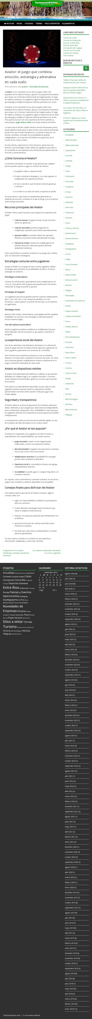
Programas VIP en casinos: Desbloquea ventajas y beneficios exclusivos (16, 553)
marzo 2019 (69, 938)
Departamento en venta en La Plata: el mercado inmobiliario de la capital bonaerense (76, 100)
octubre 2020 (70, 857)
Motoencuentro (71, 280)
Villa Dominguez (71, 399)
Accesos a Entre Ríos (71, 43)
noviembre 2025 (71, 609)
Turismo (68, 368)
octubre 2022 (70, 761)
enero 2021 (69, 842)
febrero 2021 (70, 837)
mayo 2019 (69, 928)
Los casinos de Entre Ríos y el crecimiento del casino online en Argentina (75, 110)
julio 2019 (68, 918)
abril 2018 (68, 994)
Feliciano (68, 218)
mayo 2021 (69, 827)
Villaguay (68, 415)
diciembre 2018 (71, 953)
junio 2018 (69, 983)
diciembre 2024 (71, 659)
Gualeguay (69, 244)
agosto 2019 (70, 913)
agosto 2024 (70, 680)
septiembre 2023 (71, 730)
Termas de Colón (70, 38)
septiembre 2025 (71, 619)
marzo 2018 (69, 999)
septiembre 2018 (71, 968)
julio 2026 (68, 578)
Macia (67, 269)
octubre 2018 (70, 963)
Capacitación (70, 150)
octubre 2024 (70, 670)
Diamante (69, 202)
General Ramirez (71, 238)
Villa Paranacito (71, 409)
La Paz (68, 254)
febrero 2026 (70, 599)
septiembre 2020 (71, 862)
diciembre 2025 (71, 604)
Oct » (55, 590)
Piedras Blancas (71, 326)
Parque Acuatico (71, 311)
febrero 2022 (70, 801)
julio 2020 (68, 872)
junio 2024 (69, 690)
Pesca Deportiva (52, 23)
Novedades (69, 295)
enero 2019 (69, 948)
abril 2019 (68, 933)
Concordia (69, 181)
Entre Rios (69, 207)
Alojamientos (68, 23)
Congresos (69, 187)
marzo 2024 (69, 700)
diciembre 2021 (71, 806)
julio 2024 (68, 685)
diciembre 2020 (71, 847)
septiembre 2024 (71, 675)
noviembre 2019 (71, 897)
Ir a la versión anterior (31, 1015)
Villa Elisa (68, 404)
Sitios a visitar (70, 358)
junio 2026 (69, 584)
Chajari (68, 166)
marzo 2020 (69, 877)
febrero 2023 (70, 751)
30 (43, 587)
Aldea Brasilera (71, 140)
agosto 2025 (70, 624)
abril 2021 (68, 832)
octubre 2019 (70, 902)
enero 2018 (69, 1009)
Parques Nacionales (73, 316)
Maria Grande (70, 275)
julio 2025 (68, 629)
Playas (67, 332)
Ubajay (68, 378)
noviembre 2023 (71, 720)
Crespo (68, 192)
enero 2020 (69, 887)
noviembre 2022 (71, 756)
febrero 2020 (70, 882)
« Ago (41, 590)
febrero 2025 (70, 654)
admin (25, 87)
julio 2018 (68, 978)
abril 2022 (68, 791)
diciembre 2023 (71, 715)
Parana (68, 306)
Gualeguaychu (70, 249)
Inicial (19, 23)
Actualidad (69, 135)
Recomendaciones (72, 337)
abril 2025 (68, 644)
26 (54, 585)
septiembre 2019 (71, 908)
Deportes (69, 197)
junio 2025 (69, 634)
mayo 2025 (69, 639)
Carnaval (68, 155)
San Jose (68, 342)
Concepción (70, 176)
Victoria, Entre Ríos (70, 45)
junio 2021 (69, 821)
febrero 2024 (70, 705)
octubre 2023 (70, 725)
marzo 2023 (69, 746)
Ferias (67, 223)
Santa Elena (70, 352)
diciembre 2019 (71, 892)
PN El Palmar (68, 55)
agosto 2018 (70, 973)
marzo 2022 (69, 796)
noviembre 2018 (71, 958)
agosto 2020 (70, 867)
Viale (67, 389)
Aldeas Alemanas (72, 145)
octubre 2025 (70, 614)
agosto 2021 (70, 816)
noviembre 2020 (71, 852)
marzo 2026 (69, 594)
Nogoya (68, 290)
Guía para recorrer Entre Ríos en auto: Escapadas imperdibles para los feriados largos (75, 90)
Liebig (67, 259)
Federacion (69, 212)
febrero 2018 (70, 1004)
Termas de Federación (72, 40)
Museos (68, 285)
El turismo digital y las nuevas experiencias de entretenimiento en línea (75, 120)
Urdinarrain (69, 383)
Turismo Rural (70, 373)
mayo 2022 (69, 786)
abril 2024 (68, 695)
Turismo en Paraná (70, 53)
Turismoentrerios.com (12, 1015)
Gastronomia (70, 233)
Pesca (67, 321)
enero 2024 (69, 710)
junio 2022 (69, 781)
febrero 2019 (70, 943)
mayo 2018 (69, 989)
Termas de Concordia (71, 50)
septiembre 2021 (71, 811)
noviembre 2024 (71, 665)
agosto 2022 (70, 771)
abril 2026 (68, 589)
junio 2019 (69, 923)
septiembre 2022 (71, 766)
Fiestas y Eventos (72, 228)
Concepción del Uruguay (72, 48)
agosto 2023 (70, 735)
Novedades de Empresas (39, 87)
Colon (67, 171)
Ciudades (29, 23)
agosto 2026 (70, 573)
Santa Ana (69, 347)
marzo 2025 (69, 649)
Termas (39, 23)
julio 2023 (68, 740)
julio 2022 (68, 776)
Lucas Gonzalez (71, 264)
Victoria (68, 394)
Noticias (10, 23)
